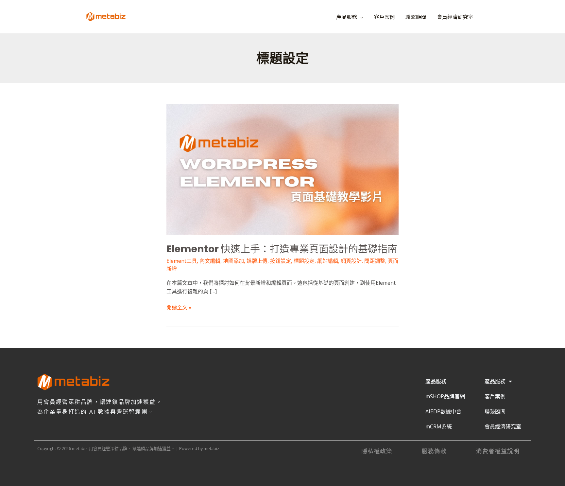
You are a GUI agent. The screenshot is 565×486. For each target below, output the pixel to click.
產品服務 (346, 17)
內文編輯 (209, 260)
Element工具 (181, 260)
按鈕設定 (280, 260)
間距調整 (374, 260)
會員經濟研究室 (455, 17)
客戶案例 (384, 17)
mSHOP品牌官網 (445, 396)
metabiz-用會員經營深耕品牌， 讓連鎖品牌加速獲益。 (205, 13)
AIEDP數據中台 (443, 411)
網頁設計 (351, 260)
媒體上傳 (257, 260)
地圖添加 (233, 260)
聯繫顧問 (415, 17)
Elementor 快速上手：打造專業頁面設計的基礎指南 (281, 249)
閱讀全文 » (178, 307)
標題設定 (304, 260)
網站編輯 (327, 260)
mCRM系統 (438, 426)
